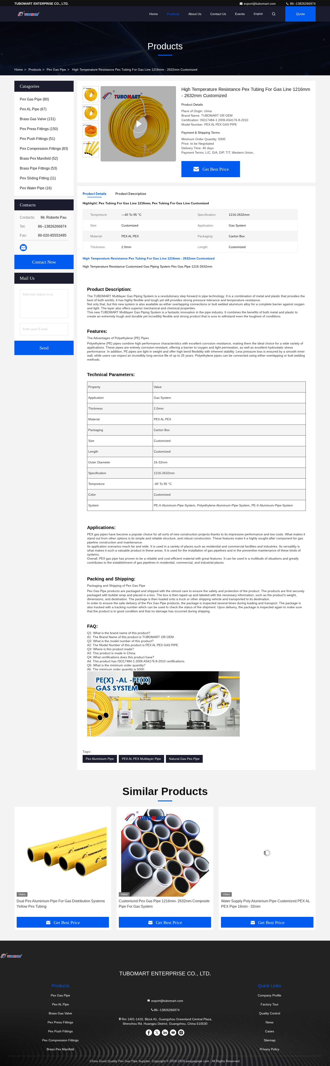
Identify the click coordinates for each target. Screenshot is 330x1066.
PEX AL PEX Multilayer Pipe (141, 759)
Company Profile (269, 995)
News (269, 1022)
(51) (37, 139)
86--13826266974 (302, 3)
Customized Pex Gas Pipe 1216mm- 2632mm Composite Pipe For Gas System (62, 903)
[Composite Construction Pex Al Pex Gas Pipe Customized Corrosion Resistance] (267, 853)
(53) (38, 168)
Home (153, 14)
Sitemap (269, 1040)
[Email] (23, 247)
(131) (37, 119)
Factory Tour (270, 1004)
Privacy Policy (269, 1049)
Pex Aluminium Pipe (100, 759)
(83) (44, 148)
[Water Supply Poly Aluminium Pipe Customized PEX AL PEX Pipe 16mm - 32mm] (165, 853)
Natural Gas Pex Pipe (184, 759)
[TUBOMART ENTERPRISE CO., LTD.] (28, 14)
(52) (39, 158)
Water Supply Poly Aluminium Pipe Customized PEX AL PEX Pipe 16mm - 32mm (163, 903)
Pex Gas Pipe (56, 69)
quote (300, 14)
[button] (22, 863)
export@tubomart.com (260, 3)
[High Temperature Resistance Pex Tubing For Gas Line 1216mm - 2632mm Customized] (138, 123)
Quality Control (269, 1013)
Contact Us (218, 14)
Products (173, 14)
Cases (269, 1031)
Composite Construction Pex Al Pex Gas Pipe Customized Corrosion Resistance (257, 903)
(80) (34, 99)
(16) (36, 188)
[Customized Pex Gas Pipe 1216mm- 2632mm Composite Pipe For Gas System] (63, 853)
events (240, 14)
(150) (39, 129)
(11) (38, 178)
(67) (33, 109)
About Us (194, 14)
